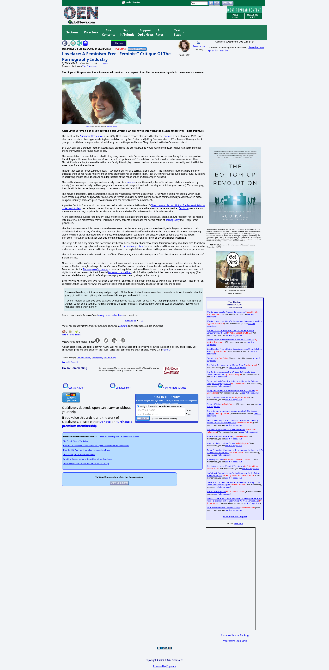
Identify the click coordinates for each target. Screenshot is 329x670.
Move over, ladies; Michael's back (221, 443)
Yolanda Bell (221, 351)
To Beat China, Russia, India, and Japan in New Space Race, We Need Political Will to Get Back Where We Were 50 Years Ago (234, 499)
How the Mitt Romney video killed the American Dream (87, 450)
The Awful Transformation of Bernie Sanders (226, 429)
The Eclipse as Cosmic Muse (219, 397)
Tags (112, 358)
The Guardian (89, 66)
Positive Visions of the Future (219, 436)
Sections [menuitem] (72, 32)
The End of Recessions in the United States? (226, 365)
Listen (119, 43)
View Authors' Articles (174, 387)
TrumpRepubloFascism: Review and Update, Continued (231, 390)
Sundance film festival (91, 136)
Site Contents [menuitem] (108, 32)
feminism (183, 208)
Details (109, 126)
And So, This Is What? (216, 491)
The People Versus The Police (75, 441)
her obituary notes (133, 246)
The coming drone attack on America (79, 454)
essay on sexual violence (111, 315)
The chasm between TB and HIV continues (225, 466)
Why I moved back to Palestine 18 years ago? (226, 312)
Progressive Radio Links (234, 640)
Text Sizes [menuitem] (177, 32)
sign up (123, 325)
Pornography (97, 358)
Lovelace (167, 136)
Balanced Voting (214, 404)
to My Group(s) (70, 362)
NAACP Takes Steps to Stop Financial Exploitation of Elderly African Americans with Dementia (232, 421)
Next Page (130, 320)
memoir (131, 182)
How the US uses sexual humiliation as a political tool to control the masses (96, 445)
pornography (173, 219)
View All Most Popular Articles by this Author (119, 437)
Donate (105, 422)
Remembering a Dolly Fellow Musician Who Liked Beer (230, 340)
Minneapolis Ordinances (95, 269)
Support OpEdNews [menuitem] (144, 32)
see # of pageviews (233, 335)
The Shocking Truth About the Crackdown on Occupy (86, 463)
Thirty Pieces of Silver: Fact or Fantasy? (223, 507)
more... (166, 349)
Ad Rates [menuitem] (159, 32)
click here (238, 523)
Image (88, 126)
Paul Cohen (229, 404)
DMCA (115, 126)
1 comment (103, 63)
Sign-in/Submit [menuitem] (126, 32)
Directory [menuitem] (91, 32)
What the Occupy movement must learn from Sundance (87, 459)
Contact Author (76, 387)
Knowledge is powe (215, 459)
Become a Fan (199, 46)
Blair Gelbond (241, 436)
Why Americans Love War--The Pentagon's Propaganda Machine (234, 321)
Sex (105, 358)
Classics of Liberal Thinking (235, 635)
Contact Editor (123, 387)
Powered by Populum (164, 666)
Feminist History (84, 358)
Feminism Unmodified (119, 272)
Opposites (211, 358)
